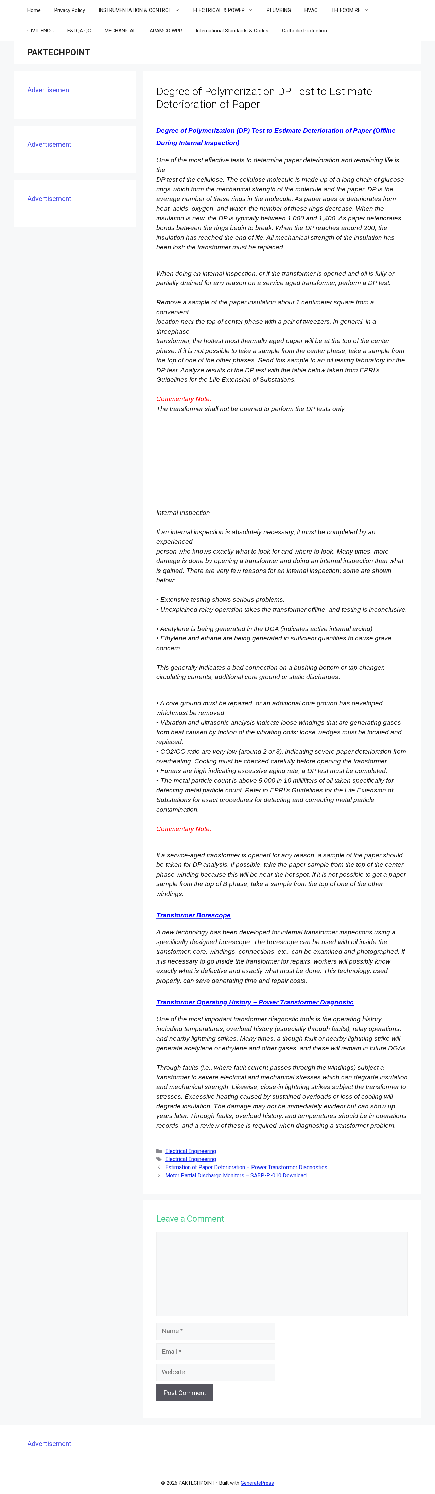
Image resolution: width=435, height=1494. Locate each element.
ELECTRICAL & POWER (219, 10)
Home (34, 10)
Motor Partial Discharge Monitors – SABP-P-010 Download (236, 1175)
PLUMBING (279, 10)
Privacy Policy (69, 10)
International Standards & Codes (232, 30)
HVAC (311, 10)
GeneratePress (257, 1483)
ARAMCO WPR (166, 30)
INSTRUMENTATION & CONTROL (135, 10)
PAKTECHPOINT (58, 52)
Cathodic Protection (304, 30)
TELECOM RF (346, 10)
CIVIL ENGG (40, 30)
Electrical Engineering (190, 1151)
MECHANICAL (120, 30)
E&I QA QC (79, 30)
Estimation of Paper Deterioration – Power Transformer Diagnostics (247, 1167)
